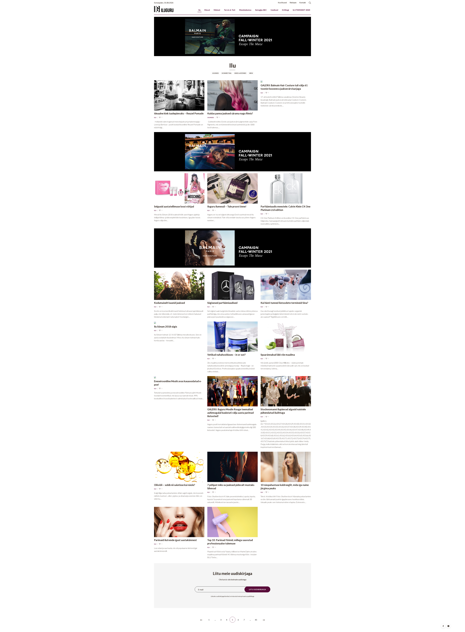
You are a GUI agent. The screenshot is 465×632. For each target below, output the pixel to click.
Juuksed (210, 117)
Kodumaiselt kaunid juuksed (169, 302)
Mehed (217, 10)
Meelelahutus (245, 10)
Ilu (199, 10)
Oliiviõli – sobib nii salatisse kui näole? (174, 484)
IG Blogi (285, 10)
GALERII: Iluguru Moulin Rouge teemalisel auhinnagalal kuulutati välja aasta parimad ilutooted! (230, 413)
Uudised (274, 10)
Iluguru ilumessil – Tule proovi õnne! (226, 206)
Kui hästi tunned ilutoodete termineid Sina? (284, 302)
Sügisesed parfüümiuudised (222, 302)
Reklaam (293, 2)
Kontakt (302, 2)
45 (256, 620)
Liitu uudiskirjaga (257, 589)
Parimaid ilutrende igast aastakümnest (175, 540)
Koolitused (282, 2)
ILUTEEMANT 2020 (301, 10)
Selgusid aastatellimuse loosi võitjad (174, 206)
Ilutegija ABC (261, 10)
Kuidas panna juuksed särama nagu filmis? (230, 113)
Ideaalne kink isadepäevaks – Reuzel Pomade (179, 113)
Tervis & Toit (229, 10)
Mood (207, 10)
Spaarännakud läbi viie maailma (278, 354)
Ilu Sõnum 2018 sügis (165, 326)
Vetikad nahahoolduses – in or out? (226, 354)
